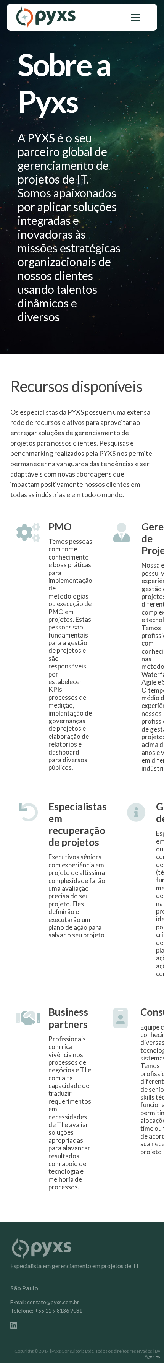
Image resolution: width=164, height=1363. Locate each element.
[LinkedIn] (13, 1325)
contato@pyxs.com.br (53, 1302)
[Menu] (135, 17)
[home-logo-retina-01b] (45, 17)
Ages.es (152, 1356)
